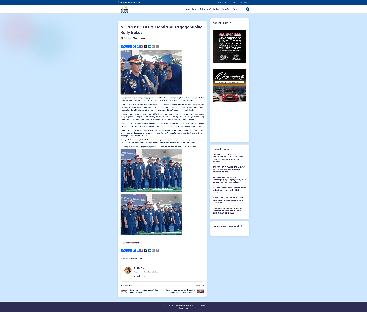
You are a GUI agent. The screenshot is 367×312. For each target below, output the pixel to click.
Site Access (183, 308)
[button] (139, 276)
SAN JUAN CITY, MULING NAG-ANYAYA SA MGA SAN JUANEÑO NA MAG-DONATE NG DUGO (229, 169)
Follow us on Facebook (226, 226)
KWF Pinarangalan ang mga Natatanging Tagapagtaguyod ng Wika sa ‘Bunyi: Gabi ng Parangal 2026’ (229, 179)
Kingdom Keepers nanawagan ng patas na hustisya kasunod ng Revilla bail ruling (229, 190)
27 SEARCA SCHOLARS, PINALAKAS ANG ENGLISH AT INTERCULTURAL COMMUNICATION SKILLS (227, 210)
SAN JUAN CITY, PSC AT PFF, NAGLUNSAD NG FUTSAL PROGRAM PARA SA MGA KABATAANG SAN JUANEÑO (228, 158)
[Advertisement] (229, 123)
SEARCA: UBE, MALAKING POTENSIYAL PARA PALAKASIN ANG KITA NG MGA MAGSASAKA (229, 200)
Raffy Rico (140, 268)
